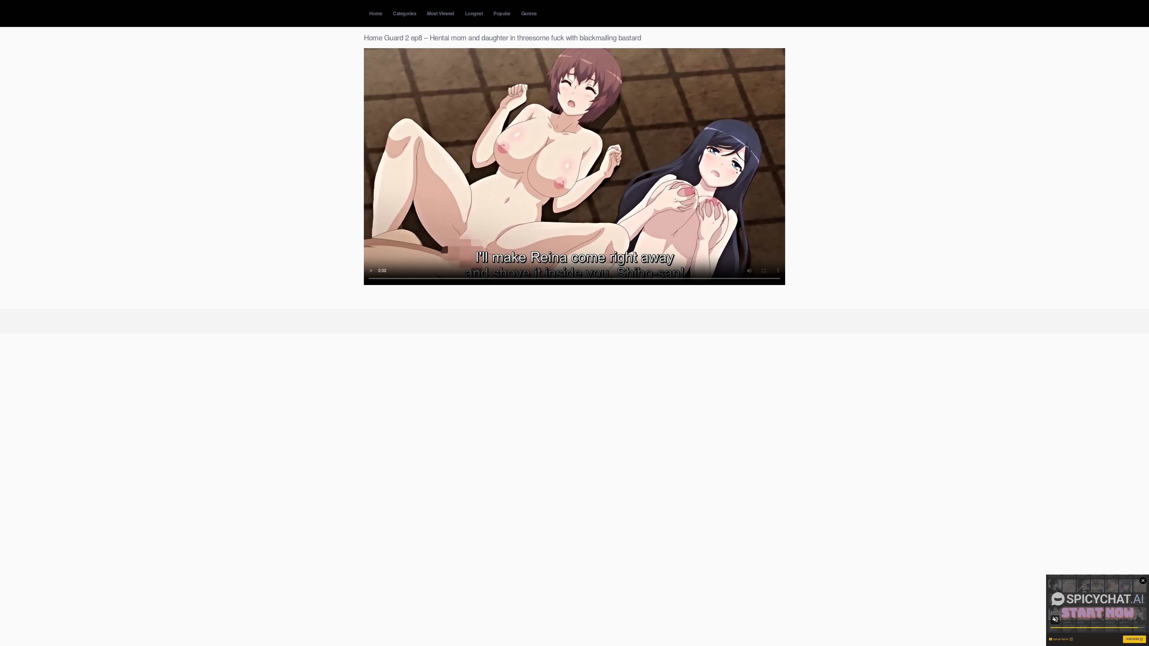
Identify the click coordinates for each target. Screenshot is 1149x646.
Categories (404, 13)
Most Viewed (440, 13)
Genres (529, 13)
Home (375, 13)
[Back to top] (1132, 627)
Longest (474, 13)
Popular (501, 13)
